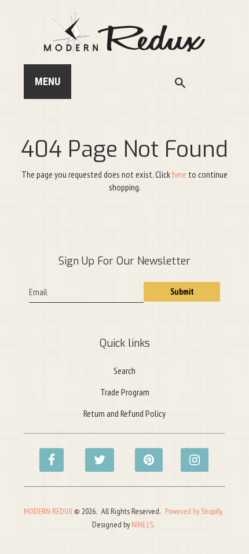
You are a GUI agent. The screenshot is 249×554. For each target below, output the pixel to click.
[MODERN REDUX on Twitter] (93, 454)
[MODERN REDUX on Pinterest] (143, 454)
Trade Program (124, 392)
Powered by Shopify (193, 511)
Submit (182, 291)
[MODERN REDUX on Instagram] (189, 454)
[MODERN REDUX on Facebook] (48, 454)
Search (124, 370)
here (179, 174)
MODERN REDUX (48, 511)
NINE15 (142, 524)
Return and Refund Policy (124, 413)
